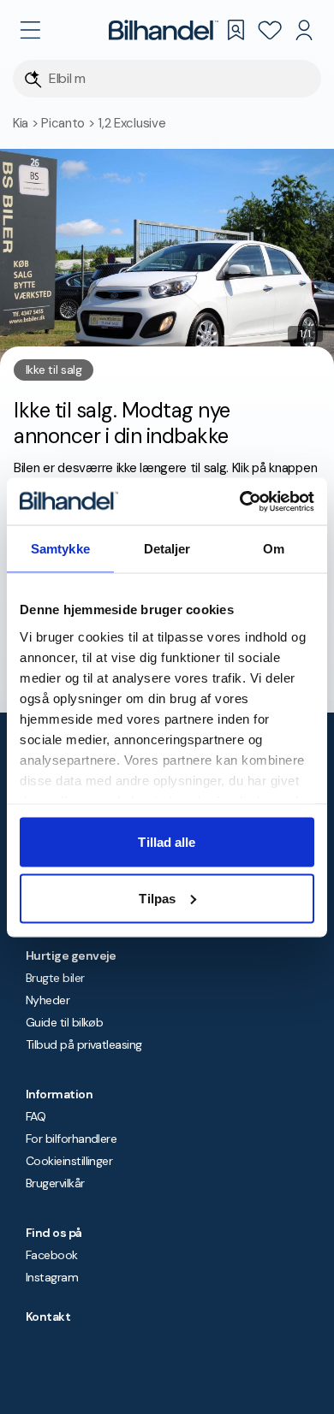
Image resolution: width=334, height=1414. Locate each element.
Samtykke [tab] (60, 548)
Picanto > (69, 123)
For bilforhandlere (71, 1138)
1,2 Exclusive (131, 123)
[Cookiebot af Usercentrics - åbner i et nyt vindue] (240, 501)
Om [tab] (273, 548)
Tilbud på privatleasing (84, 1044)
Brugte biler (55, 977)
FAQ (35, 1116)
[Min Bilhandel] (304, 30)
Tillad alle (166, 842)
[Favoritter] (270, 30)
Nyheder (47, 1000)
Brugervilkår (55, 1183)
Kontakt (48, 1316)
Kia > (27, 123)
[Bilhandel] (163, 30)
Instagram (52, 1277)
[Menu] (30, 30)
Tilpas (157, 897)
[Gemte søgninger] (235, 30)
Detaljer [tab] (167, 548)
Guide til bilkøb (64, 1022)
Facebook (52, 1255)
